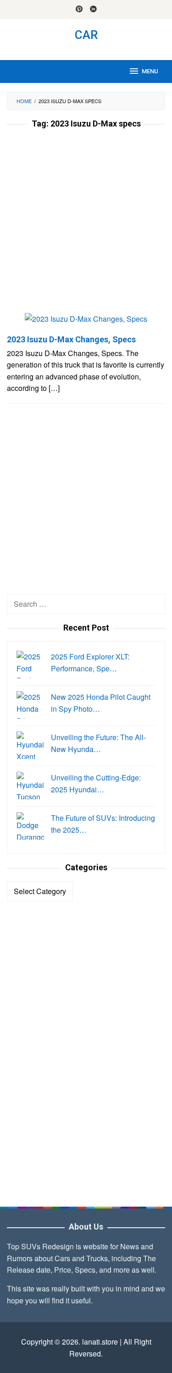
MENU (150, 71)
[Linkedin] (93, 9)
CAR (86, 35)
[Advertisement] (86, 223)
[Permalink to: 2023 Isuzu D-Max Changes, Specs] (86, 322)
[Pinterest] (79, 9)
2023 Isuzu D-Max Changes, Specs (71, 339)
